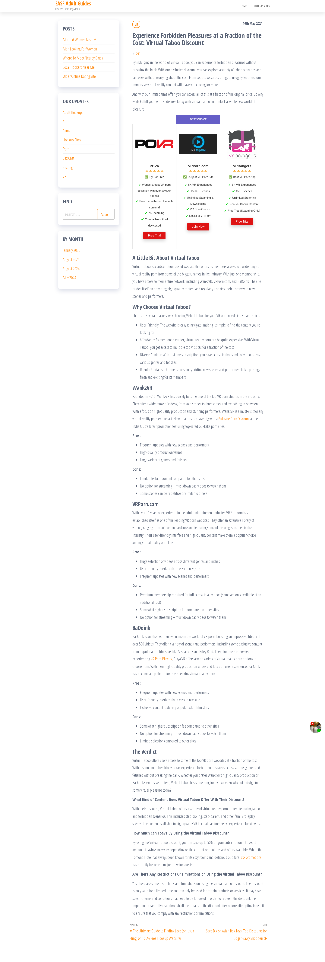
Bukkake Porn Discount (234, 418)
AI (64, 121)
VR (136, 24)
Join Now (198, 226)
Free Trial (154, 235)
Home (243, 6)
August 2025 (71, 259)
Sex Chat (68, 158)
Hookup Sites (261, 6)
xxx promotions (251, 857)
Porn (66, 149)
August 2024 (71, 268)
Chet (138, 53)
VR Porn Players (161, 658)
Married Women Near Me (80, 39)
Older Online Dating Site (79, 76)
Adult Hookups (73, 112)
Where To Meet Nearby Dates (83, 58)
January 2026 (71, 250)
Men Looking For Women (80, 49)
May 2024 (69, 277)
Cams (66, 130)
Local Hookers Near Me (79, 67)
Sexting (68, 167)
